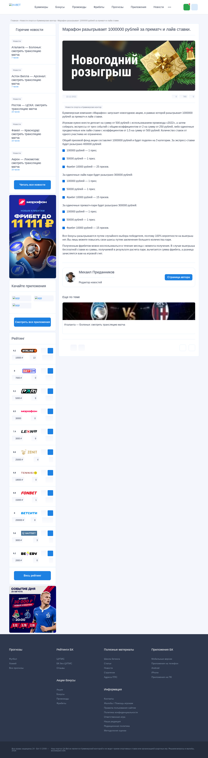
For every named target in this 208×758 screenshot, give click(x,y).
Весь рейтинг (32, 575)
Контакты (109, 698)
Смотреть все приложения (32, 322)
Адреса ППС (110, 677)
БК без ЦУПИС (64, 663)
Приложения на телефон (164, 663)
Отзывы (61, 668)
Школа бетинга (112, 659)
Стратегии (109, 672)
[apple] (51, 357)
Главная (14, 21)
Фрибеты (99, 7)
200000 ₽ (19, 520)
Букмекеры (41, 7)
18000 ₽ (19, 480)
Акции (60, 689)
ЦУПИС (61, 659)
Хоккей (12, 663)
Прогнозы (118, 7)
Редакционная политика (117, 726)
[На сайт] (50, 350)
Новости (159, 7)
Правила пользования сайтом (120, 707)
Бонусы (60, 7)
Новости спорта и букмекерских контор (38, 21)
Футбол (13, 659)
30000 (18, 418)
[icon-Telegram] (81, 348)
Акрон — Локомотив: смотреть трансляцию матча (26, 163)
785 (185, 97)
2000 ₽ (18, 560)
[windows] (44, 357)
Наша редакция (112, 721)
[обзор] (43, 350)
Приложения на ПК (161, 677)
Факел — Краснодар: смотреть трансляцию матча (26, 134)
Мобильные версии (161, 659)
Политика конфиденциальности (121, 712)
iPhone (155, 672)
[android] (48, 357)
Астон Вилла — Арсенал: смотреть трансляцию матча (29, 80)
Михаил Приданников (96, 272)
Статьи (107, 663)
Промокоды (79, 7)
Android (155, 668)
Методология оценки (115, 730)
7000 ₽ (18, 378)
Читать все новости (32, 184)
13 (34, 358)
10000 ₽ (19, 358)
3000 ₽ (18, 438)
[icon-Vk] (73, 348)
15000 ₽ (19, 500)
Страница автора (178, 277)
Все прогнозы (16, 668)
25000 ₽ (19, 459)
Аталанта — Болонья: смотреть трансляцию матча (26, 51)
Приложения (138, 7)
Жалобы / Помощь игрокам (118, 703)
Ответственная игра (114, 717)
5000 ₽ (18, 398)
